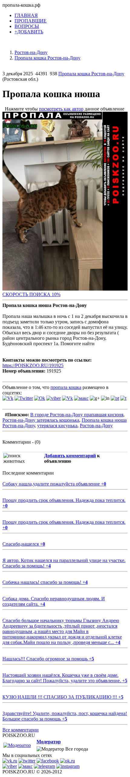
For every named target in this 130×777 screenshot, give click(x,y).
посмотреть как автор (61, 108)
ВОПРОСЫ (27, 26)
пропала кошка (65, 387)
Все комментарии (20, 729)
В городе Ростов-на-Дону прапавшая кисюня (76, 414)
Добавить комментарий (70, 455)
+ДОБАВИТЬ (29, 31)
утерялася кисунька (57, 425)
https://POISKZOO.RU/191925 (32, 365)
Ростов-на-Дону (96, 425)
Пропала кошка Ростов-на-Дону (91, 73)
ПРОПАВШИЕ (31, 20)
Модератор (49, 741)
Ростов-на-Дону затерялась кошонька (40, 420)
